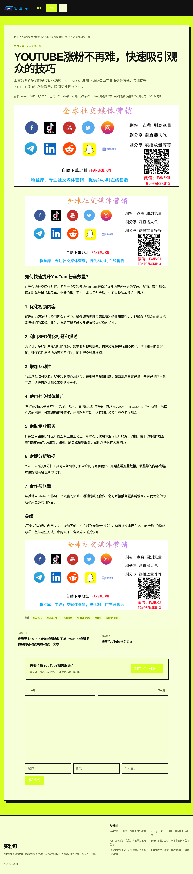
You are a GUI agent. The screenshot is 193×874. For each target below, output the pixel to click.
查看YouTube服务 (147, 668)
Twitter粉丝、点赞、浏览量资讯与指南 (170, 840)
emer (24, 96)
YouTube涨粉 (83, 618)
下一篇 (161, 690)
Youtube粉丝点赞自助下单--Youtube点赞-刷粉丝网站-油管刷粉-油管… (57, 37)
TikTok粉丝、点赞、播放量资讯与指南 (170, 850)
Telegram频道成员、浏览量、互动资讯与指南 (128, 852)
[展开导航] (63, 8)
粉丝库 (98, 618)
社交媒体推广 (53, 618)
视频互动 (68, 618)
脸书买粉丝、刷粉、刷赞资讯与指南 (128, 831)
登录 (39, 8)
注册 (51, 8)
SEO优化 (37, 618)
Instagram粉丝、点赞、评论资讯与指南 (169, 833)
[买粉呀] (16, 8)
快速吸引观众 (112, 618)
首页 (16, 37)
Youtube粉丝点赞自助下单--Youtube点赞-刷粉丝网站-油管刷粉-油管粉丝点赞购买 (102, 96)
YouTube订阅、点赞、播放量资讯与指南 (128, 842)
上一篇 (31, 690)
